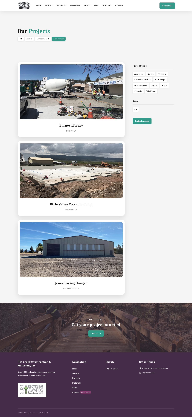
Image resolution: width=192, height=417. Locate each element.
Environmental (43, 39)
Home (38, 6)
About (87, 6)
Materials (75, 6)
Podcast (107, 6)
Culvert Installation (142, 80)
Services (49, 6)
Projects (61, 6)
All (21, 39)
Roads (164, 85)
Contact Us (167, 5)
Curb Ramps (160, 80)
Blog (96, 6)
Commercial (59, 39)
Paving (154, 85)
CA (135, 109)
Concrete (162, 74)
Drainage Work (140, 85)
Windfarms (151, 91)
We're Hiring (85, 392)
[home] (24, 5)
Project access (112, 369)
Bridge (151, 74)
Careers (119, 6)
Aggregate (138, 74)
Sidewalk (138, 91)
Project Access (142, 121)
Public (29, 39)
